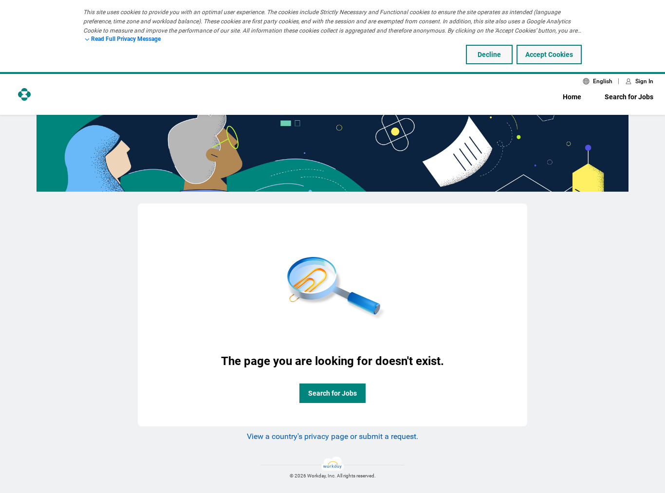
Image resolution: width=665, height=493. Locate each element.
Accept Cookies (549, 54)
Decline (489, 54)
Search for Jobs (629, 97)
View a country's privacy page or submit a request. (332, 436)
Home (572, 97)
